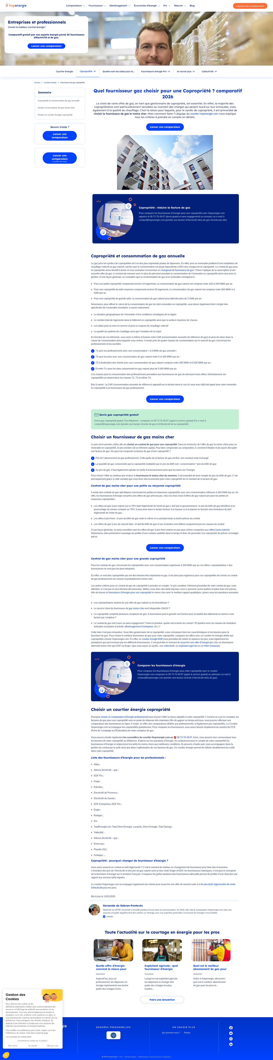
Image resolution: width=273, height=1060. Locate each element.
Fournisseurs (96, 5)
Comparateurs (74, 5)
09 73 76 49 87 (184, 737)
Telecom (178, 5)
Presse (187, 1032)
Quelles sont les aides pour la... (118, 71)
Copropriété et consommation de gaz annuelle (58, 100)
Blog (192, 5)
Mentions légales (130, 1057)
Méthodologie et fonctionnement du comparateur (155, 1057)
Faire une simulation (162, 999)
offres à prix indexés (219, 530)
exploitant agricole (188, 646)
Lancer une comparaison (250, 6)
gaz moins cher (136, 608)
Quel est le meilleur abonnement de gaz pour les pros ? (210, 967)
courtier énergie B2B (152, 639)
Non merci (12, 1046)
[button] (6, 1055)
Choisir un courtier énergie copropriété (55, 115)
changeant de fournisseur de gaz (177, 270)
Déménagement (118, 5)
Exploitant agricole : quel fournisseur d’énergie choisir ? (161, 967)
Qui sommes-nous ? (171, 1032)
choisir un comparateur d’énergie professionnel (124, 717)
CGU (120, 1057)
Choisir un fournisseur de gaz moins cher (56, 108)
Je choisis (32, 1046)
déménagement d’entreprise (139, 626)
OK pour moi (52, 1046)
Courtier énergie (64, 71)
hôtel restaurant (212, 646)
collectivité (169, 646)
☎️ (175, 737)
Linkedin (109, 917)
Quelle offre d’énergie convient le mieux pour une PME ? (111, 967)
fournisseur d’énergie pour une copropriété (130, 592)
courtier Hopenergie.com (204, 113)
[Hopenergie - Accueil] (16, 5)
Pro (165, 5)
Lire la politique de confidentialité (18, 1037)
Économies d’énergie (145, 5)
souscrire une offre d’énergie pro (196, 642)
